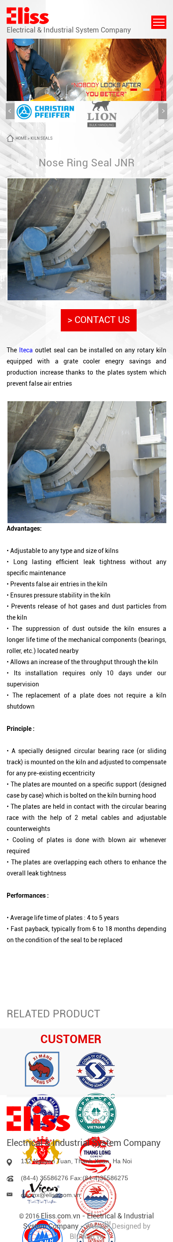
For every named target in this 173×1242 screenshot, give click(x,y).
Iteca (26, 350)
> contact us (98, 320)
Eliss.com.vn (60, 1216)
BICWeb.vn (87, 1236)
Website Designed (114, 1226)
